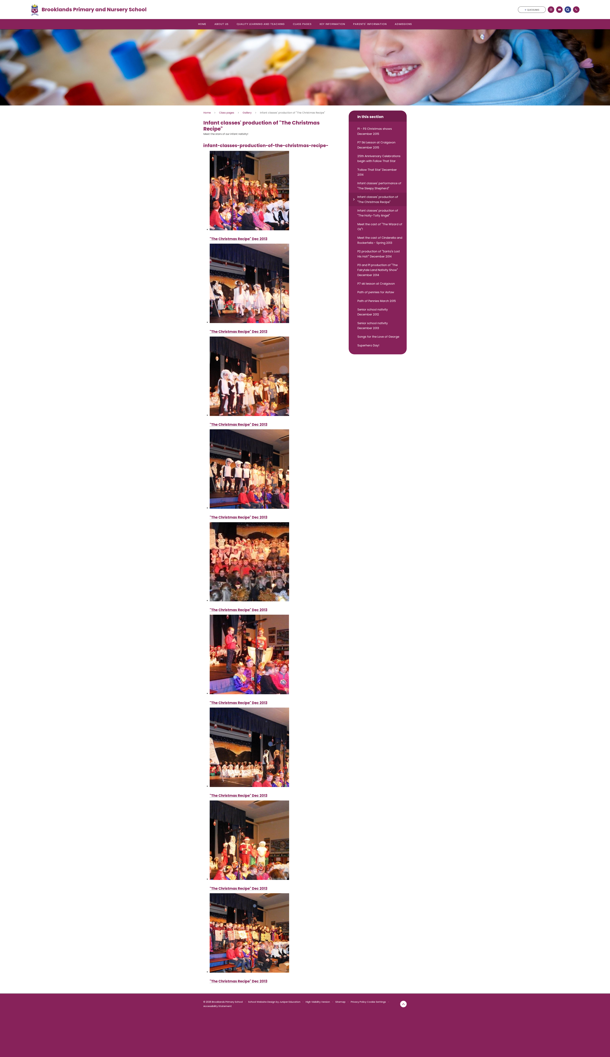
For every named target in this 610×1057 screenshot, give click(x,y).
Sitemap (340, 1001)
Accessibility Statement (217, 1006)
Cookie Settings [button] (376, 1001)
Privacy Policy (358, 1001)
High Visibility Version (318, 1001)
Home (207, 113)
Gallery (247, 113)
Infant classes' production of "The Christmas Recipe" (292, 113)
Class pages (226, 113)
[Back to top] (403, 1004)
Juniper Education (289, 1001)
